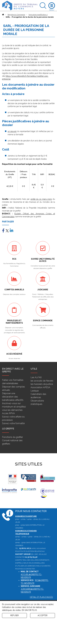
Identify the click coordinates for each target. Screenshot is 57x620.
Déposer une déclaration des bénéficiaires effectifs (12, 396)
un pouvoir (12, 131)
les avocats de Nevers (42, 380)
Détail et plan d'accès (41, 597)
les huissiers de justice (42, 384)
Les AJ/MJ (36, 377)
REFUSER (14, 615)
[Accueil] (3, 15)
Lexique (35, 390)
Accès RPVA (8, 413)
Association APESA (40, 387)
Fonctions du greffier (12, 437)
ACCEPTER (42, 615)
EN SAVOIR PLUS (29, 610)
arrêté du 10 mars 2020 (41, 199)
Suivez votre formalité (13, 423)
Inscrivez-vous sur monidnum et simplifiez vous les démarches (14, 406)
